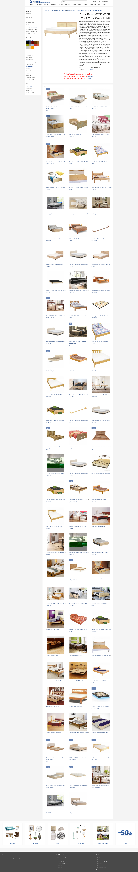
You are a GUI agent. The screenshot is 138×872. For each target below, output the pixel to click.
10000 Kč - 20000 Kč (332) (32, 31)
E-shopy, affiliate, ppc (62, 863)
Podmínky (59, 865)
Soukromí (99, 863)
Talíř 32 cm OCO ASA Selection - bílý (77, 758)
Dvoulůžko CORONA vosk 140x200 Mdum (79, 316)
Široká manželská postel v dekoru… (100, 732)
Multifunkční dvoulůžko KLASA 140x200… (79, 161)
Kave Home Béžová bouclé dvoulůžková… (101, 238)
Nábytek (19, 858)
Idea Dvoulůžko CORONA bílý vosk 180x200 (102, 655)
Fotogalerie (13, 858)
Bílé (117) (28, 68)
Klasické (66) (29, 88)
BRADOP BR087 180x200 (75, 446)
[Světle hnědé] (38, 42)
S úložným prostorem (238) (32, 62)
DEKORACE (93, 4)
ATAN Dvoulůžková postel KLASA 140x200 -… (57, 499)
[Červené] (35, 45)
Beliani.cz (88, 79)
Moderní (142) (29, 90)
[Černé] (27, 42)
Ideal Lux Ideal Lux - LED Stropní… (77, 578)
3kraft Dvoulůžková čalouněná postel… (78, 811)
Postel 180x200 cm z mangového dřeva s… (79, 499)
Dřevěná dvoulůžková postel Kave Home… (56, 758)
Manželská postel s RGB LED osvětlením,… (56, 213)
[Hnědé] (35, 42)
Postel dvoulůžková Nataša (52, 706)
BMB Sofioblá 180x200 (74, 238)
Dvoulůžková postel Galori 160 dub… (100, 552)
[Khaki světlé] (27, 45)
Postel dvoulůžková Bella (52, 655)
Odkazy (99, 859)
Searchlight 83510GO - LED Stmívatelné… (56, 369)
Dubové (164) (29, 73)
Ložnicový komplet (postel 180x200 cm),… (79, 213)
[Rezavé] (38, 45)
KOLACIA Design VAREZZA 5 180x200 (101, 290)
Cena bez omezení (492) (31, 27)
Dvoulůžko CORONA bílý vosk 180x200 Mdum (80, 187)
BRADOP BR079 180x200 (75, 134)
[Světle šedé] (27, 47)
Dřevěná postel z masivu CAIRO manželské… (57, 680)
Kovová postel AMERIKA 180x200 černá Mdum (103, 316)
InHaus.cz (47, 10)
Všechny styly (29, 86)
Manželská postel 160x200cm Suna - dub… (56, 264)
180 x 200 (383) (29, 59)
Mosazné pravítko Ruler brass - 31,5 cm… (56, 290)
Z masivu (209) (29, 53)
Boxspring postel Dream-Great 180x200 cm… (56, 473)
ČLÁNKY (104, 4)
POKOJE (74, 4)
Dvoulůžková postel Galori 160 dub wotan (55, 238)
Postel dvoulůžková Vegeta (75, 655)
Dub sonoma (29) (29, 64)
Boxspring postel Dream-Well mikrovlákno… (56, 552)
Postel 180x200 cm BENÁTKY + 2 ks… (78, 526)
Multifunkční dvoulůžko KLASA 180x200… (56, 420)
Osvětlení (33, 858)
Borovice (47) (29, 75)
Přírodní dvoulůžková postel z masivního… (79, 107)
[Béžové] (30, 47)
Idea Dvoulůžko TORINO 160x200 (54, 526)
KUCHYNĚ (53, 4)
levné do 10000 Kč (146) (31, 29)
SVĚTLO (80, 4)
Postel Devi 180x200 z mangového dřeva (55, 446)
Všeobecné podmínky (102, 861)
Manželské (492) (29, 66)
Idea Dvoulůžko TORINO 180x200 (54, 394)
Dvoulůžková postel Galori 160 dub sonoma (102, 107)
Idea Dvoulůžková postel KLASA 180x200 (101, 629)
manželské (28, 13)
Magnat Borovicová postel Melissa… (100, 603)
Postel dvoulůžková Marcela (75, 706)
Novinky (27, 25)
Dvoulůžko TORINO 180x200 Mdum (100, 369)
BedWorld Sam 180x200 (51, 107)
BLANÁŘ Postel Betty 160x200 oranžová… (79, 629)
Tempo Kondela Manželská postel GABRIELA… (57, 785)
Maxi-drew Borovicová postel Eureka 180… (56, 161)
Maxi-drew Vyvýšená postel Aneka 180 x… (79, 603)
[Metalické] (30, 42)
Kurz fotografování (101, 867)
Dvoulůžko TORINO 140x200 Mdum (100, 341)
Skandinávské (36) (30, 93)
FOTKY (33, 4)
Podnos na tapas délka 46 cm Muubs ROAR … (80, 785)
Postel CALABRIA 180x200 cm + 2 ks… (101, 134)
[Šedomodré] (32, 45)
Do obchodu (58, 108)
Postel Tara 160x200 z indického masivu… (101, 446)
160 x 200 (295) (29, 57)
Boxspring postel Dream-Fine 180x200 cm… (79, 290)
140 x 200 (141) (29, 55)
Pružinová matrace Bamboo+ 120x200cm (101, 758)
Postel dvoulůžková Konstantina (53, 732)
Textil (29, 858)
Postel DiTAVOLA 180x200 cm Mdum (77, 341)
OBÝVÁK (67, 4)
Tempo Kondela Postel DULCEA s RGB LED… (57, 811)
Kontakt (99, 857)
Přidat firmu (60, 867)
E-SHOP (47, 4)
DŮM (99, 4)
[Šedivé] (30, 45)
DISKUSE (32, 7)
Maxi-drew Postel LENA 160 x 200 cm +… (56, 187)
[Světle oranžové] (32, 47)
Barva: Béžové (29, 17)
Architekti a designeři (62, 861)
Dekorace (24, 858)
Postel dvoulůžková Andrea (52, 629)
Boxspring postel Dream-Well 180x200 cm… (102, 394)
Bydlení (3, 858)
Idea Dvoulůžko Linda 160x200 (99, 499)
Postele (91, 69)
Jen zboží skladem (30, 22)
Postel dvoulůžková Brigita (52, 578)
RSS (98, 865)
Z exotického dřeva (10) (31, 77)
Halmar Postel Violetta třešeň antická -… (101, 785)
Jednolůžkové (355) (30, 79)
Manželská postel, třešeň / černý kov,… (101, 213)
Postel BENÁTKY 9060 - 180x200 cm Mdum (56, 316)
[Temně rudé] (32, 42)
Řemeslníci (60, 859)
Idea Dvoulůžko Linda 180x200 (99, 680)
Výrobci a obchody (61, 857)
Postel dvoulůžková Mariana (98, 526)
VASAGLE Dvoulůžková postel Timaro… (101, 706)
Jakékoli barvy (29, 40)
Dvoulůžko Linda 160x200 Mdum (76, 369)
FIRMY (40, 4)
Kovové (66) (28, 71)
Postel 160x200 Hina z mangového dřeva (55, 134)
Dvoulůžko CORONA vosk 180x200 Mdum (101, 187)
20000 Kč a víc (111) (30, 34)
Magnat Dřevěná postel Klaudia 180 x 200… (79, 394)
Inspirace (8, 858)
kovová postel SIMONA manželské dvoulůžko (79, 680)
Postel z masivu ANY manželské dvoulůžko (79, 732)
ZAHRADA (86, 4)
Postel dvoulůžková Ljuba (97, 578)
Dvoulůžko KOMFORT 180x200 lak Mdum (56, 603)
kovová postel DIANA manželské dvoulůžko (102, 473)
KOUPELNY (61, 4)
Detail (64, 108)
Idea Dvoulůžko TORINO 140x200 (99, 161)
